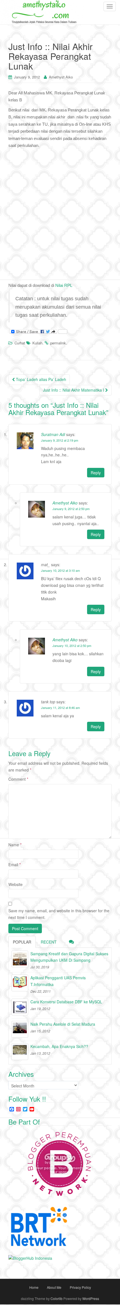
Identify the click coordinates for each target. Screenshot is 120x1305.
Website (15, 884)
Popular (22, 942)
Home (34, 1287)
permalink (58, 343)
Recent (49, 942)
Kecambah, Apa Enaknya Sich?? (59, 1046)
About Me (54, 1287)
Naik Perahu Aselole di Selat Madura (62, 1024)
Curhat (20, 343)
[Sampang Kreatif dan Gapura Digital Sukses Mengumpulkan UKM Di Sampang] (19, 959)
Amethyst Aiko (61, 77)
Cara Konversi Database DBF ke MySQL (66, 1001)
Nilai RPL (63, 285)
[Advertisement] (60, 212)
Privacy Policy (80, 1287)
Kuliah (37, 343)
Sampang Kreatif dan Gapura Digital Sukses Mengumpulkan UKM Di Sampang (69, 957)
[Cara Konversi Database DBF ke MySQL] (19, 1007)
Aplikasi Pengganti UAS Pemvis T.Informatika (58, 981)
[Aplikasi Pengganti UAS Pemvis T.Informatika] (19, 983)
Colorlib (57, 1298)
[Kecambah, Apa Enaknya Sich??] (19, 1051)
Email (14, 864)
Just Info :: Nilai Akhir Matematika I (74, 390)
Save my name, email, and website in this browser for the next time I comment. (58, 914)
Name (14, 844)
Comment (18, 779)
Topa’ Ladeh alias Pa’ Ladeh (40, 379)
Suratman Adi (53, 434)
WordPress (90, 1298)
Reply (96, 472)
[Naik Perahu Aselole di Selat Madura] (19, 1029)
